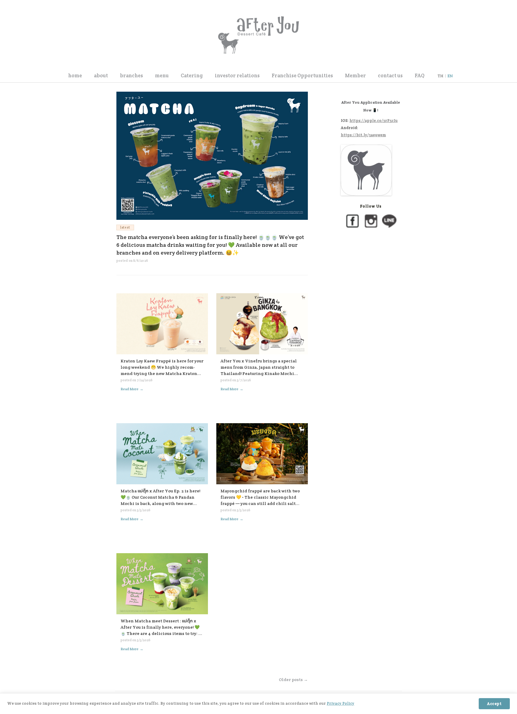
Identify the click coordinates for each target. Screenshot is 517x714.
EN (450, 75)
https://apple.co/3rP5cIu (373, 120)
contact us (390, 75)
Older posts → (293, 679)
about (101, 75)
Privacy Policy (340, 703)
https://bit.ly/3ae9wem (363, 134)
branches (131, 75)
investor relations (237, 75)
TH (440, 75)
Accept (494, 703)
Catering (192, 75)
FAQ (420, 75)
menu (162, 75)
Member (355, 75)
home (75, 75)
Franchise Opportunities (302, 75)
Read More (132, 389)
